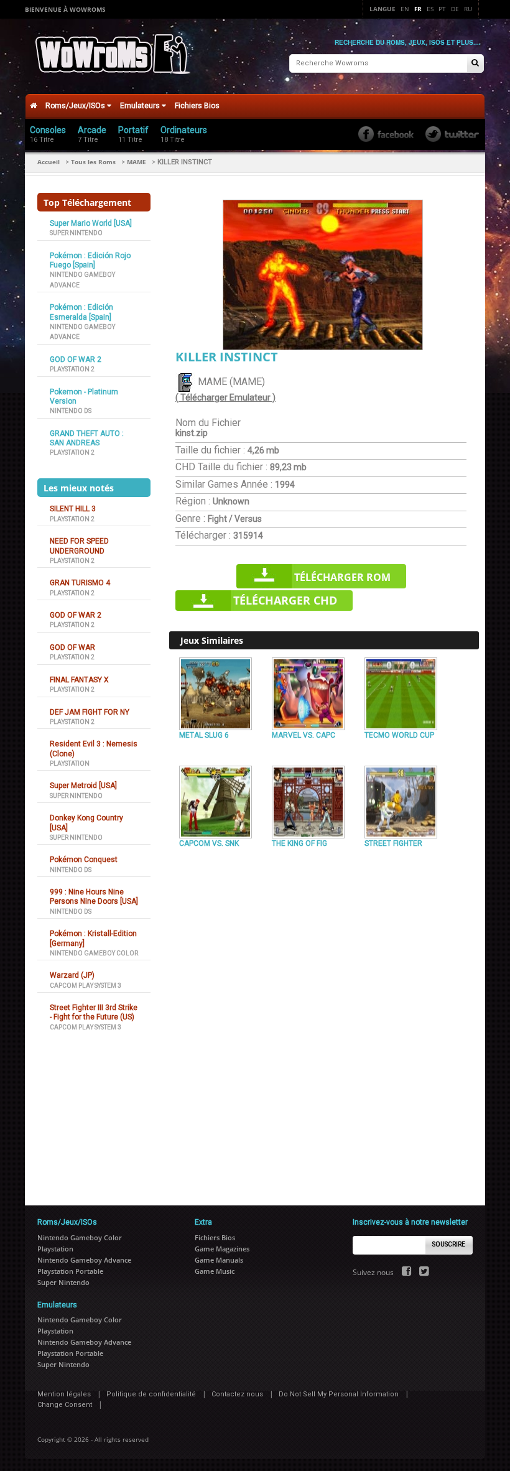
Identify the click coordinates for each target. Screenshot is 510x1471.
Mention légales (64, 1394)
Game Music (214, 1271)
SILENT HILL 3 (73, 508)
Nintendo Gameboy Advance (84, 1260)
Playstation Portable (70, 1271)
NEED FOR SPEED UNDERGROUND (79, 546)
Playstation (70, 763)
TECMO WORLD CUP (399, 735)
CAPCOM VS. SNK (209, 843)
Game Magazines (222, 1248)
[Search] (475, 64)
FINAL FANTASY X (79, 679)
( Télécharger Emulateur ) (225, 397)
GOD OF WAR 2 (75, 359)
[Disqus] (324, 1021)
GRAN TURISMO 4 (80, 582)
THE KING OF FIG (299, 843)
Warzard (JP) (72, 975)
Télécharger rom (342, 577)
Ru (468, 8)
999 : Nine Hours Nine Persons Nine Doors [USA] (94, 897)
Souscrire (448, 1244)
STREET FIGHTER (393, 843)
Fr (418, 8)
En (405, 8)
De (455, 8)
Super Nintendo (76, 233)
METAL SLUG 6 (204, 735)
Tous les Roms (93, 161)
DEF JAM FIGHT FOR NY (89, 712)
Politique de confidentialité (151, 1394)
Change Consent (64, 1405)
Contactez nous (237, 1394)
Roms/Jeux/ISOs (76, 105)
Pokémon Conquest (84, 859)
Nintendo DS (70, 410)
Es (430, 8)
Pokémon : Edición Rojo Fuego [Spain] (90, 260)
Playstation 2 (72, 369)
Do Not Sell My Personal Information (339, 1394)
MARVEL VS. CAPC (303, 735)
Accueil (48, 161)
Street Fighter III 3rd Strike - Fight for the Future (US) (93, 1012)
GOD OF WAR (72, 647)
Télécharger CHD (285, 600)
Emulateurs (141, 105)
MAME (136, 161)
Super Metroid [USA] (83, 785)
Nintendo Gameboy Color (94, 953)
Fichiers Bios (197, 105)
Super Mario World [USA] (91, 223)
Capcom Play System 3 (85, 985)
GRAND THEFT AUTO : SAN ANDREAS (87, 438)
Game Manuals (219, 1260)
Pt (442, 8)
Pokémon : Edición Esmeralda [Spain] (81, 312)
